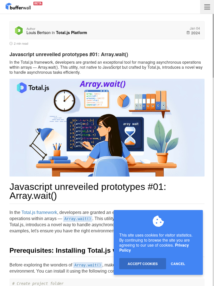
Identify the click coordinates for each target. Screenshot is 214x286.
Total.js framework (39, 212)
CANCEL (178, 263)
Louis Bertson (38, 32)
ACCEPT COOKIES (143, 263)
